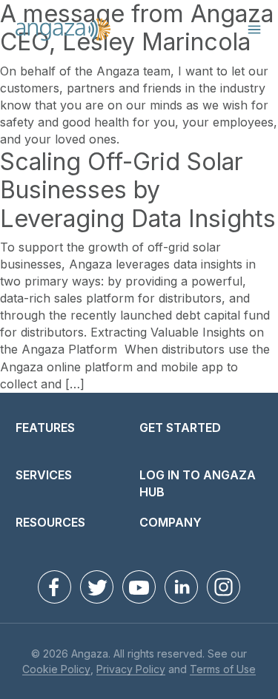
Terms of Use (223, 669)
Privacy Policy (130, 669)
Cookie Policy (56, 669)
